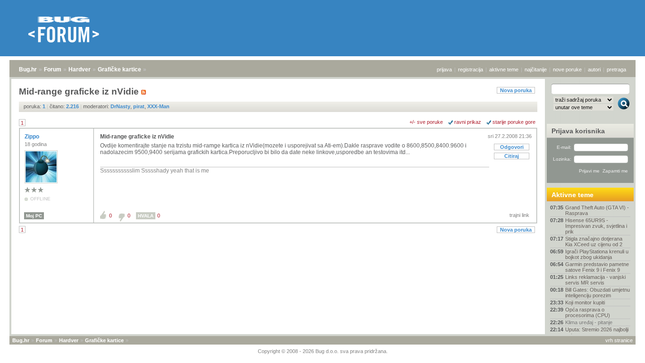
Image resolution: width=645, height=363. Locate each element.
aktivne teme (503, 69)
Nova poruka (516, 90)
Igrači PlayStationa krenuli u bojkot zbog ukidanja (596, 254)
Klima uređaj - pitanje (588, 322)
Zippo (33, 136)
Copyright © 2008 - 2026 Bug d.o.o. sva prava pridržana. (323, 351)
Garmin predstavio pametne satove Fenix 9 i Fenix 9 (597, 267)
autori (594, 69)
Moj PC (34, 215)
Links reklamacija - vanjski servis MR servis (595, 279)
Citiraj (511, 156)
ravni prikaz (467, 122)
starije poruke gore (513, 122)
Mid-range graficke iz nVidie (137, 136)
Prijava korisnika (578, 131)
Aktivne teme (573, 195)
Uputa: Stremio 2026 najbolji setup (596, 332)
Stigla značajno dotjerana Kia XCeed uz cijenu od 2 (593, 241)
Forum (52, 69)
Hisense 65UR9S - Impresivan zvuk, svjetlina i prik (596, 225)
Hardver (79, 69)
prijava (444, 69)
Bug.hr (28, 69)
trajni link (519, 215)
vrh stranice (619, 340)
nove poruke (567, 69)
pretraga (616, 69)
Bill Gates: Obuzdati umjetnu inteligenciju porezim (597, 292)
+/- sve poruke (426, 122)
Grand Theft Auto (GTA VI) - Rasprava (597, 210)
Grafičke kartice (119, 69)
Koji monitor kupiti (585, 302)
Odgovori (512, 147)
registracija (470, 69)
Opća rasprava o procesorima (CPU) (587, 312)
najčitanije (536, 69)
